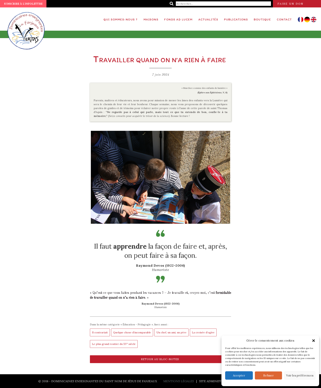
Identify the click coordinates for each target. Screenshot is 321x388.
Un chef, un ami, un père (171, 332)
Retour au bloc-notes (160, 359)
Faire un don (291, 3)
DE (307, 19)
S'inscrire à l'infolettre (23, 3)
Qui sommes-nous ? (120, 19)
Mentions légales (178, 381)
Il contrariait (100, 332)
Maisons (151, 19)
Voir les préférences (299, 375)
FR (300, 19)
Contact (284, 19)
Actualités (208, 19)
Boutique (262, 19)
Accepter (239, 375)
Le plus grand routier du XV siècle (114, 344)
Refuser (268, 375)
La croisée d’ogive (203, 332)
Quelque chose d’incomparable (132, 332)
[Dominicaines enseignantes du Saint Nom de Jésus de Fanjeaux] (27, 29)
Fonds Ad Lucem (178, 19)
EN (313, 19)
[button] (313, 340)
